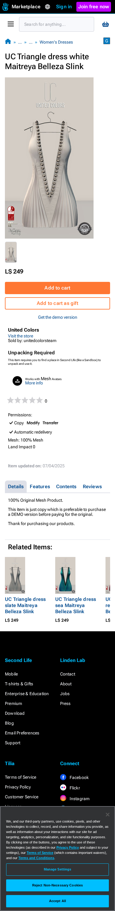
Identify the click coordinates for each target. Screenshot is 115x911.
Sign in (64, 7)
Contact (67, 674)
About (66, 683)
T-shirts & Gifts (19, 683)
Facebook (79, 777)
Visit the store (20, 335)
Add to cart (57, 288)
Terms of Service (20, 777)
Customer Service (21, 796)
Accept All (57, 901)
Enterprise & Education (27, 693)
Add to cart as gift (57, 303)
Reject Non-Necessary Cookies (57, 885)
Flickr (74, 787)
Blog (9, 723)
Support (12, 742)
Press (65, 703)
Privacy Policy (18, 786)
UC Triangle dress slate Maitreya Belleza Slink (25, 605)
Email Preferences (22, 732)
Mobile (11, 674)
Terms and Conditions (36, 858)
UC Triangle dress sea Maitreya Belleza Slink (75, 605)
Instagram (79, 798)
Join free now (93, 7)
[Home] (8, 41)
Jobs (65, 693)
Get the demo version (57, 317)
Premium (13, 703)
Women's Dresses (56, 42)
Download (15, 713)
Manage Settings (57, 869)
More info (34, 382)
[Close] (107, 814)
